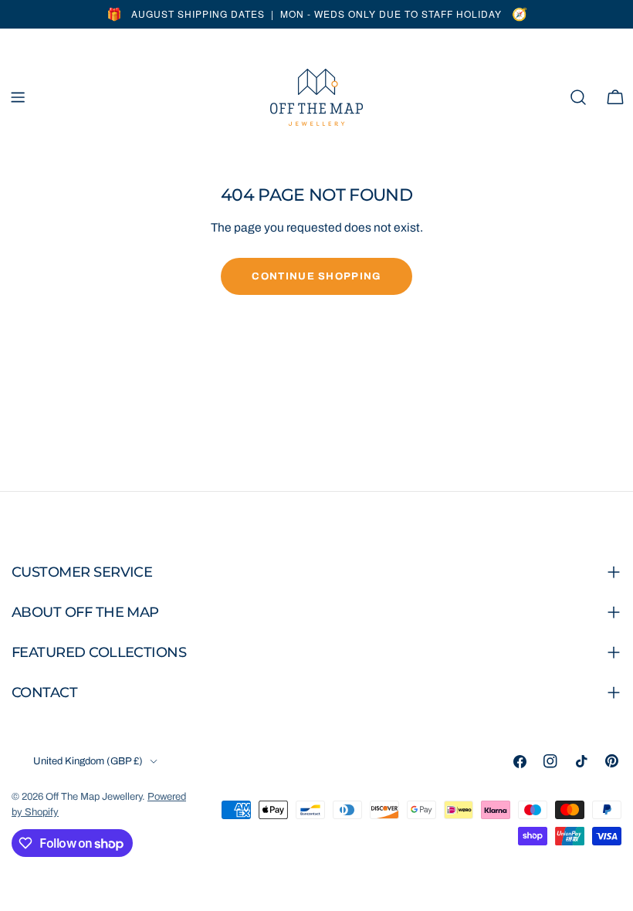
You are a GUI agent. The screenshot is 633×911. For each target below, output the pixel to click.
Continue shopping (316, 276)
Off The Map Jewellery (94, 796)
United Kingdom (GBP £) (88, 761)
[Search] (578, 97)
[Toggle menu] (17, 97)
